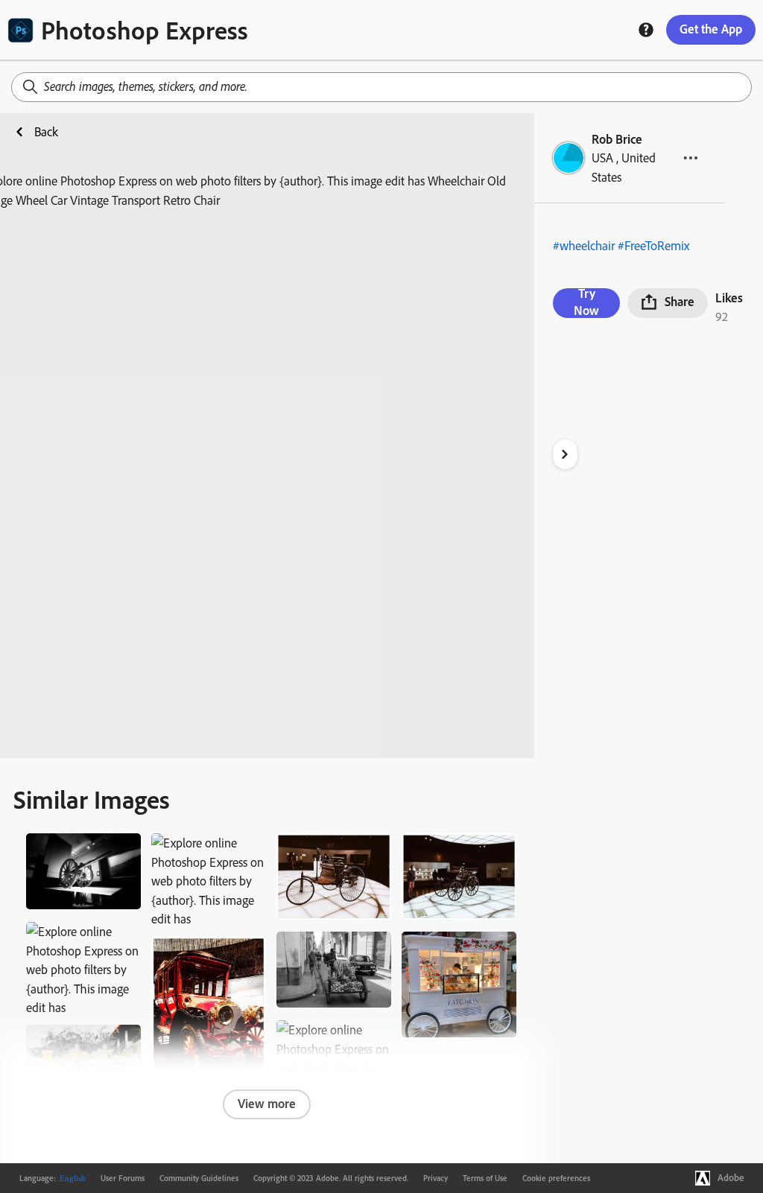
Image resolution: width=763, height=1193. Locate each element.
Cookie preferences (556, 1178)
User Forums (123, 1178)
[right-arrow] (565, 454)
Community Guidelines (198, 1178)
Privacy (435, 1178)
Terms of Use (485, 1178)
